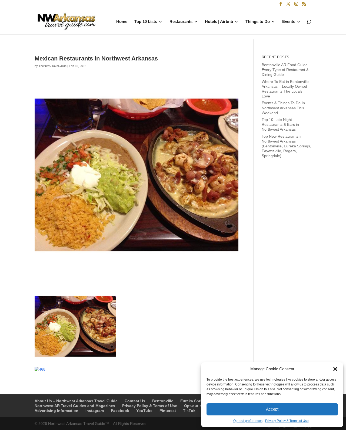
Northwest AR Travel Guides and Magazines (75, 406)
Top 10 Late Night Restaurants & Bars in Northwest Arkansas (280, 124)
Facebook (120, 410)
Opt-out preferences (247, 421)
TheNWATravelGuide (52, 65)
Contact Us (135, 401)
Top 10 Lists (145, 22)
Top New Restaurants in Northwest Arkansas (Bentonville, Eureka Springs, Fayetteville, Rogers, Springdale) (286, 146)
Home (121, 22)
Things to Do (257, 22)
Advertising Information (56, 410)
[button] (335, 369)
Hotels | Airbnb (219, 22)
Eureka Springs (194, 401)
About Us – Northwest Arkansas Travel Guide (76, 401)
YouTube (144, 410)
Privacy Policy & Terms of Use (287, 421)
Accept (272, 409)
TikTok (189, 410)
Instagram (94, 410)
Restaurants (180, 22)
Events (288, 22)
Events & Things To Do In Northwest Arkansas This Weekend (283, 108)
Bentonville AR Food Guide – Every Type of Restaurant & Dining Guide (286, 70)
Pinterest (167, 410)
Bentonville (162, 401)
